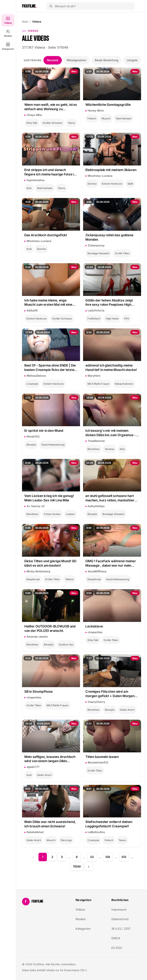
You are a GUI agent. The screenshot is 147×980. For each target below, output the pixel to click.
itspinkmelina (35, 180)
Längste (132, 60)
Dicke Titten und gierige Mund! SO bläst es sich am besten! (50, 563)
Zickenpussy (96, 245)
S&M (130, 183)
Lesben (70, 514)
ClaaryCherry (96, 701)
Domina (91, 183)
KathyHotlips (96, 506)
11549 (77, 866)
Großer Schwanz (52, 122)
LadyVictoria (96, 310)
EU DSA (116, 948)
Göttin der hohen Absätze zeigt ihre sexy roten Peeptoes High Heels (109, 302)
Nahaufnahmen (124, 383)
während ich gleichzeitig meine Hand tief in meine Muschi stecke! (111, 367)
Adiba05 (32, 310)
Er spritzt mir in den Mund (43, 431)
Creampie (32, 383)
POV (126, 318)
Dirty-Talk (31, 122)
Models (8, 35)
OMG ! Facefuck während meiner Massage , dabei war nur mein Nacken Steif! (110, 563)
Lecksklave (94, 626)
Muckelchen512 (98, 762)
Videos (8, 22)
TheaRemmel (96, 440)
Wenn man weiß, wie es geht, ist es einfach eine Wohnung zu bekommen (50, 107)
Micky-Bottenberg (38, 571)
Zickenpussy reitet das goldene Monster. (109, 237)
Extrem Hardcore (112, 183)
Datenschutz (120, 919)
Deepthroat (33, 579)
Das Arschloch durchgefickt (45, 235)
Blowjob (31, 444)
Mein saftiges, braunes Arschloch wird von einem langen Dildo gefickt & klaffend (49, 759)
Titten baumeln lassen (102, 757)
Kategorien (8, 48)
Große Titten (122, 253)
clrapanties (95, 632)
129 (107, 857)
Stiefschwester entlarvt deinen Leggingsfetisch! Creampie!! (108, 824)
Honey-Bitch (96, 110)
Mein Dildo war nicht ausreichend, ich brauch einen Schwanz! (50, 824)
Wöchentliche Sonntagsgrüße (108, 105)
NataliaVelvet (35, 832)
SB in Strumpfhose (38, 691)
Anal (29, 248)
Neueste (52, 60)
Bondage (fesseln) (98, 253)
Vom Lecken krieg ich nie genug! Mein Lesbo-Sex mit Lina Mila (49, 498)
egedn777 (33, 766)
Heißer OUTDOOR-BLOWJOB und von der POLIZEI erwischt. (50, 628)
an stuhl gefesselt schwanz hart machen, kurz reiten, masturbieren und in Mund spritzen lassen (111, 498)
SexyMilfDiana (97, 571)
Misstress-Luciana (100, 175)
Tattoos (69, 579)
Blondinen (93, 448)
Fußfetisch (93, 318)
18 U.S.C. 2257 (121, 928)
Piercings (66, 840)
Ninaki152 (33, 436)
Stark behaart (123, 118)
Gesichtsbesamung (53, 444)
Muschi (106, 118)
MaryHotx (94, 375)
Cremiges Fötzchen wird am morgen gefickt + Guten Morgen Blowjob (110, 694)
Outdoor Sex (66, 644)
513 (124, 857)
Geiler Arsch (127, 709)
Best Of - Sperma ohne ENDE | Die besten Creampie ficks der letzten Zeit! (50, 367)
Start (25, 21)
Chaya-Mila (34, 114)
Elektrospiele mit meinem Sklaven (110, 170)
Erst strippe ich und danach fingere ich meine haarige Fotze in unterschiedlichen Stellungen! (50, 172)
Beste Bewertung (106, 60)
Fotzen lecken (52, 514)
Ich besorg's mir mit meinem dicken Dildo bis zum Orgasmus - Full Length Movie (110, 433)
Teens (71, 122)
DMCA (115, 938)
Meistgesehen (76, 60)
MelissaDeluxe (36, 375)
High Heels (112, 318)
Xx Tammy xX (36, 506)
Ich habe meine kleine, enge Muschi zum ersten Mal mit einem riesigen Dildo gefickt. (49, 302)
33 (92, 857)
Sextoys (109, 448)
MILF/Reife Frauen (98, 383)
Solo (29, 188)
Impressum (119, 909)
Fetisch (91, 118)
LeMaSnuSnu (96, 832)
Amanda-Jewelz (37, 636)
